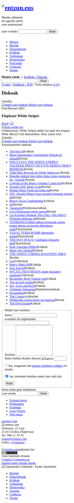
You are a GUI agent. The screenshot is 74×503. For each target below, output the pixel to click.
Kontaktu (15, 407)
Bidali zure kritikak (40, 104)
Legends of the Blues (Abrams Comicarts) (35, 183)
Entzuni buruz (18, 400)
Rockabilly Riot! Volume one (27, 278)
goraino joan (9, 421)
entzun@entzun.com (14, 439)
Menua (13, 42)
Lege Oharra (17, 411)
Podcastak (15, 63)
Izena (8, 315)
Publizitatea (16, 404)
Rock (5, 123)
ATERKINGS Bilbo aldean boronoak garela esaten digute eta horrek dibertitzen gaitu (37, 225)
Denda (13, 70)
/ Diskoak (40, 77)
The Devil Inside (19, 303)
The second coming (21, 282)
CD (11, 123)
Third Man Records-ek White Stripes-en (34, 172)
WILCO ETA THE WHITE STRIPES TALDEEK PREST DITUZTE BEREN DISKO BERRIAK (40, 165)
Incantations (16, 293)
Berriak (14, 45)
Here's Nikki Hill (20, 264)
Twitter (6, 84)
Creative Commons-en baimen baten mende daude (19, 461)
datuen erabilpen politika (47, 365)
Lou (12, 261)
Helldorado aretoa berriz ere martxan (32, 300)
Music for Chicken (21, 250)
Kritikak (14, 52)
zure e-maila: (10, 31)
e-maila (20, 319)
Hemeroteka (17, 59)
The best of (16, 151)
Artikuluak (16, 56)
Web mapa (16, 414)
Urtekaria (15, 66)
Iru (11, 204)
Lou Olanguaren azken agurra (28, 211)
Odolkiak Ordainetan (22, 289)
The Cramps (17, 296)
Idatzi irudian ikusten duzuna (23, 358)
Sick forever (17, 268)
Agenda (14, 491)
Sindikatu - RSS (23, 84)
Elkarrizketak (17, 49)
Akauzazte (16, 208)
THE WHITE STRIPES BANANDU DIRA (37, 254)
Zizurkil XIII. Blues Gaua (25, 186)
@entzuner (17, 442)
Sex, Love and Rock (22, 285)
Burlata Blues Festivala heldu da (29, 190)
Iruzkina (10, 354)
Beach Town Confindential (26, 201)
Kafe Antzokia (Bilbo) (23, 247)
